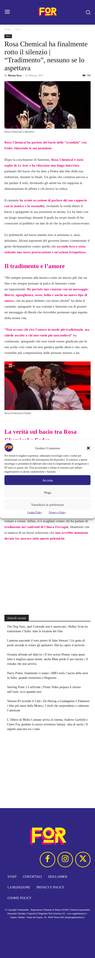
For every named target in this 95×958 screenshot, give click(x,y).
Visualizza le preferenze (47, 504)
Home (7, 29)
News (18, 29)
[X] (83, 859)
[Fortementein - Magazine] (47, 12)
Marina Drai (14, 75)
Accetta (47, 480)
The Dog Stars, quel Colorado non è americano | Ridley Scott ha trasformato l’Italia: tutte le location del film (47, 629)
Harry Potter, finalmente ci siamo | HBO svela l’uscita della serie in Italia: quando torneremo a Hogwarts (47, 675)
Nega (47, 492)
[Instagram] (65, 859)
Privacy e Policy (57, 512)
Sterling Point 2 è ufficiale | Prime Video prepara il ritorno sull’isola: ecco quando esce (44, 689)
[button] (88, 448)
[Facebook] (47, 859)
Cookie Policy (34, 512)
